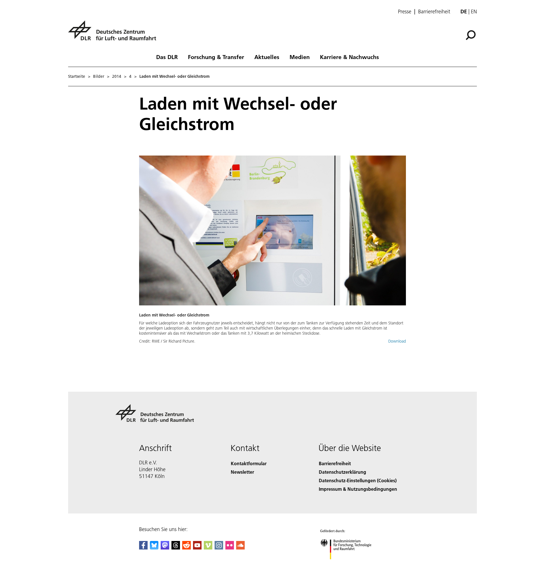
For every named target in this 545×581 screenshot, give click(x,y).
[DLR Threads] (175, 547)
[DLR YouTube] (197, 547)
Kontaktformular (249, 463)
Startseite (76, 76)
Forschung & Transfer (216, 56)
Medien (300, 56)
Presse (404, 12)
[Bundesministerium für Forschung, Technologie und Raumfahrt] (351, 565)
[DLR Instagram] (219, 547)
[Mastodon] (165, 547)
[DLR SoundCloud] (240, 547)
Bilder (98, 76)
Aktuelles (266, 56)
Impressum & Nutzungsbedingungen (358, 489)
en (474, 11)
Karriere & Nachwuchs (349, 56)
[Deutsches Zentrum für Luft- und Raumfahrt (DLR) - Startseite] (114, 33)
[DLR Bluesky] (154, 547)
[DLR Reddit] (186, 547)
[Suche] (471, 34)
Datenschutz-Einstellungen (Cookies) (358, 480)
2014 (116, 76)
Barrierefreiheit (434, 12)
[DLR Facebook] (143, 547)
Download (397, 341)
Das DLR (167, 56)
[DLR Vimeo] (208, 547)
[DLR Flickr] (229, 547)
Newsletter (242, 472)
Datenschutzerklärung (342, 472)
